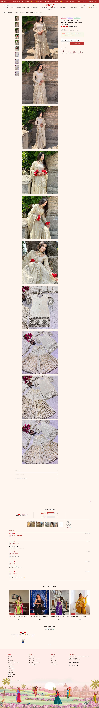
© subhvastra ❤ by (12, 680)
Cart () (94, 5)
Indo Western (54, 7)
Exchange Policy (54, 664)
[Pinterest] (74, 665)
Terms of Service (32, 660)
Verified (68, 527)
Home (3, 12)
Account (83, 5)
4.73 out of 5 (24, 514)
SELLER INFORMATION (19, 474)
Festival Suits (82, 7)
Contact (53, 658)
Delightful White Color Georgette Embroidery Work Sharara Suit (29, 12)
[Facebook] (69, 665)
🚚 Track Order (92, 7)
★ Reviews (49, 9)
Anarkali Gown (21, 7)
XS (62, 40)
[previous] (7, 603)
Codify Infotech (19, 680)
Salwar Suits (45, 7)
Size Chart (65, 47)
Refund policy (54, 662)
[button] (43, 512)
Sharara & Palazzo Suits (33, 7)
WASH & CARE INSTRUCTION (21, 478)
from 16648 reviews (49, 629)
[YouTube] (77, 665)
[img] (12, 533)
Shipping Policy (32, 664)
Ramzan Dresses (9, 12)
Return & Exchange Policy (34, 658)
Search (88, 5)
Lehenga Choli (64, 7)
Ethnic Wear (73, 7)
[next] (91, 603)
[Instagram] (72, 665)
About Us (53, 656)
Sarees (12, 7)
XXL (78, 40)
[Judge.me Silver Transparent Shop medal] (68, 523)
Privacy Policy (32, 656)
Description (18, 470)
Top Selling (5, 7)
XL (74, 40)
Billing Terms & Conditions (34, 662)
